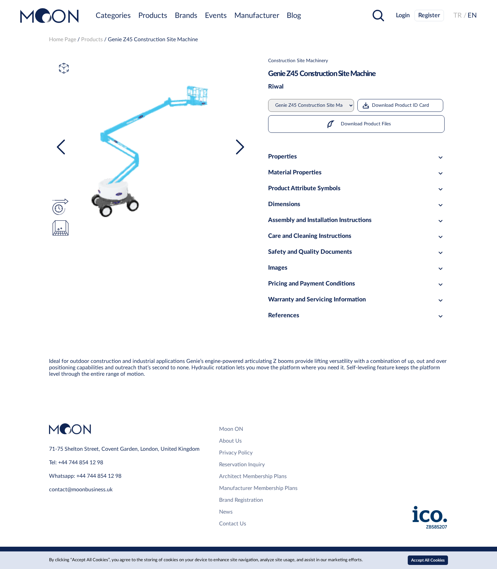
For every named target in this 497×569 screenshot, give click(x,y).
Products (152, 15)
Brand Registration (241, 500)
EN (472, 15)
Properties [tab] (282, 157)
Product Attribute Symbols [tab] (304, 188)
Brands (186, 15)
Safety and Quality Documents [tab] (310, 252)
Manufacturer (256, 15)
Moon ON (231, 429)
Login (403, 16)
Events (216, 15)
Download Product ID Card (400, 105)
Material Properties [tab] (295, 173)
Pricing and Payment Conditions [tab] (311, 284)
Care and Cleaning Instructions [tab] (309, 236)
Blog (294, 15)
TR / (460, 15)
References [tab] (283, 316)
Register (429, 16)
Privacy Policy (236, 452)
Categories (113, 15)
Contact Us (232, 523)
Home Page (62, 39)
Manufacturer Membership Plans (258, 488)
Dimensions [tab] (284, 204)
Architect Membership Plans (253, 476)
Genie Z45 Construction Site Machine (153, 39)
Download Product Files (365, 124)
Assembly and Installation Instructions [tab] (320, 220)
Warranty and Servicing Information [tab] (317, 300)
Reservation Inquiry (242, 464)
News (226, 512)
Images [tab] (277, 268)
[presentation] (60, 147)
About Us (230, 441)
